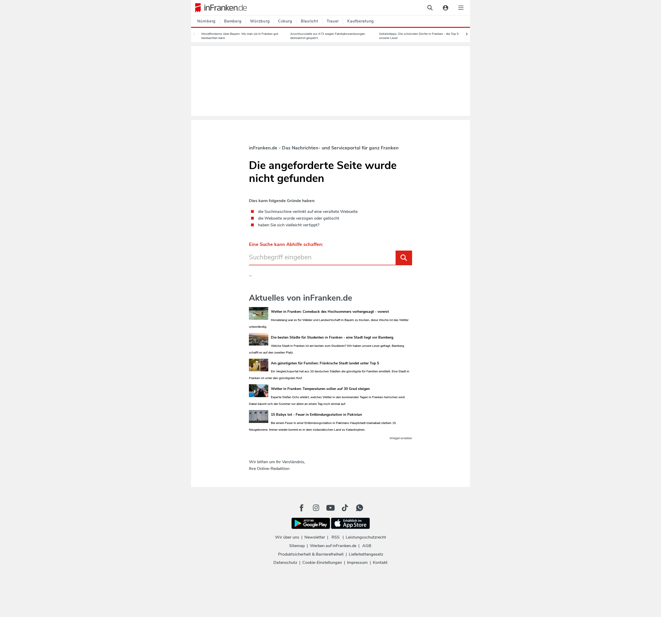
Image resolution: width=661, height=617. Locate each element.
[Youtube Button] (330, 508)
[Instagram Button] (316, 509)
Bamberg (232, 21)
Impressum (357, 562)
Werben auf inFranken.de (333, 546)
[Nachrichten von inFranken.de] (219, 7)
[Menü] (461, 7)
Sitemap (297, 546)
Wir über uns (287, 537)
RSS (336, 537)
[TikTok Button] (345, 508)
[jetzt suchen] (430, 7)
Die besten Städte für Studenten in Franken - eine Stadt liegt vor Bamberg (332, 337)
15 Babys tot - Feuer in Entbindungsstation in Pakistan (316, 414)
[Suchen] (404, 258)
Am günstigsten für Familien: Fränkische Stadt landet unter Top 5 (325, 363)
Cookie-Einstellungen (322, 562)
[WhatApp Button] (359, 508)
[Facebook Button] (301, 508)
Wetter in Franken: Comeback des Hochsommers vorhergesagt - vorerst (330, 311)
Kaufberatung (360, 21)
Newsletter (314, 537)
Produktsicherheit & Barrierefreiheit (311, 554)
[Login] (445, 7)
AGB (366, 546)
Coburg (285, 21)
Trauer (333, 21)
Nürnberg (206, 21)
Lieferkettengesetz (366, 554)
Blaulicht (309, 21)
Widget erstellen (400, 438)
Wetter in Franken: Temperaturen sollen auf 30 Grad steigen (320, 388)
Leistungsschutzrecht (366, 537)
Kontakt (380, 562)
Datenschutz (285, 562)
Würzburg (260, 21)
